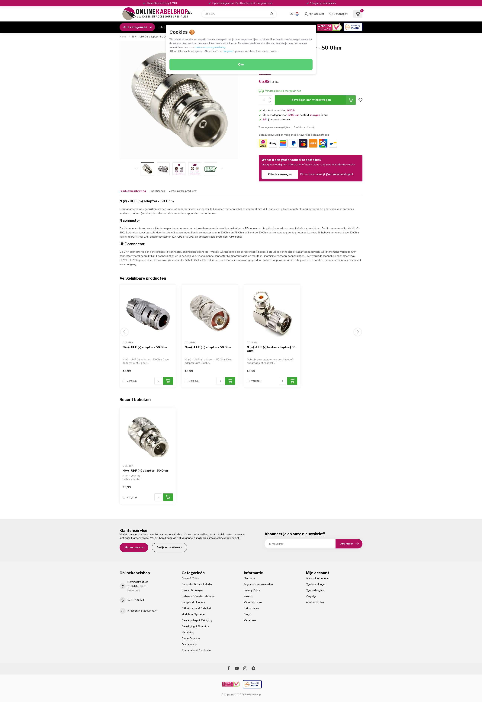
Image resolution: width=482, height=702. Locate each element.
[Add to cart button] (168, 497)
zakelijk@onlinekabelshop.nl (334, 174)
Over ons (249, 578)
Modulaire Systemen (194, 614)
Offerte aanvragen (280, 174)
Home (123, 36)
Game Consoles (191, 638)
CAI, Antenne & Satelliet (196, 608)
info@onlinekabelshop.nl (224, 538)
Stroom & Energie (192, 590)
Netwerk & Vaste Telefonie (198, 596)
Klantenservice (133, 547)
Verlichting (188, 632)
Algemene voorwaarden (258, 584)
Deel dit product (303, 127)
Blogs (247, 614)
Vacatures (250, 620)
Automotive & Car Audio (196, 650)
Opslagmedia (190, 644)
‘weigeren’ (228, 51)
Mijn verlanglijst (315, 590)
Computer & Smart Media (197, 584)
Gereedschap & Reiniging (197, 620)
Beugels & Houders (193, 602)
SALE (162, 27)
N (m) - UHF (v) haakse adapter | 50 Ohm (271, 349)
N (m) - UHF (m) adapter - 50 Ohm (208, 347)
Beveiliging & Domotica (195, 626)
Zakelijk (248, 596)
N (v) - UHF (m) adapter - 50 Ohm (150, 36)
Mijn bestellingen (316, 584)
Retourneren (251, 608)
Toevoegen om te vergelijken (274, 127)
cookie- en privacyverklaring (210, 47)
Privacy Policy (252, 590)
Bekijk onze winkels (169, 547)
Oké (241, 64)
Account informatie (317, 578)
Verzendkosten (253, 602)
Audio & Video (190, 578)
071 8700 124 (135, 600)
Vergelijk (132, 380)
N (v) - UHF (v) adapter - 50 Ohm (145, 347)
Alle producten (315, 602)
